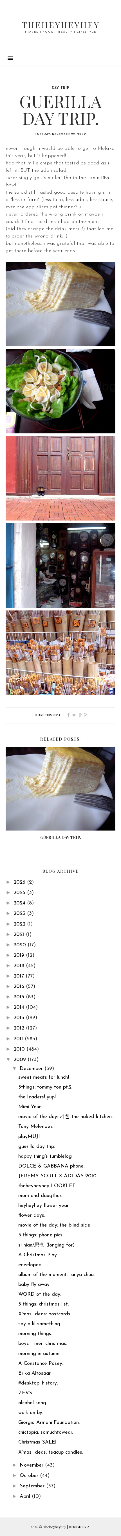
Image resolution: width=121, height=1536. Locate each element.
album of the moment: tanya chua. (56, 1274)
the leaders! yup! (37, 1097)
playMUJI (29, 1136)
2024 (20, 903)
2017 (20, 976)
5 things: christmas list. (43, 1304)
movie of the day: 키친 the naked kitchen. (65, 1116)
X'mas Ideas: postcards (44, 1314)
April (26, 1496)
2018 (20, 966)
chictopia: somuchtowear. (45, 1432)
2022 (20, 924)
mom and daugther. (40, 1195)
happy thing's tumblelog (45, 1156)
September (33, 1486)
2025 (20, 892)
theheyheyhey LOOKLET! (47, 1186)
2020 (21, 945)
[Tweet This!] (74, 715)
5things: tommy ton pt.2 (44, 1087)
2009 (21, 1059)
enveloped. (30, 1265)
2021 (20, 934)
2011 (19, 1039)
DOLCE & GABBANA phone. (51, 1166)
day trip (61, 88)
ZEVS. (25, 1393)
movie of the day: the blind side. (54, 1225)
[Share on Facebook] (68, 715)
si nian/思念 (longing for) (46, 1245)
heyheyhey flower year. (43, 1205)
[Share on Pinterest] (85, 715)
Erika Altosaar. (34, 1373)
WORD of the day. (39, 1294)
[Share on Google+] (80, 715)
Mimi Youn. (30, 1107)
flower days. (31, 1215)
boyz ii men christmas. (42, 1343)
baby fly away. (34, 1284)
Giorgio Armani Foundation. (49, 1422)
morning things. (35, 1333)
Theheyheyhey (61, 24)
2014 (20, 1007)
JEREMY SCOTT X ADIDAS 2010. (57, 1176)
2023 (20, 913)
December (32, 1068)
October (30, 1475)
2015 (20, 997)
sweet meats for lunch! (43, 1077)
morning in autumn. (39, 1353)
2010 (20, 1049)
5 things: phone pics (40, 1235)
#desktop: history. (38, 1383)
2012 (20, 1028)
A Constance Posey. (40, 1363)
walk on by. (30, 1412)
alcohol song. (32, 1403)
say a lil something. (39, 1324)
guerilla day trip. (36, 1146)
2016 (20, 986)
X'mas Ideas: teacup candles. (50, 1452)
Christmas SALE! (37, 1442)
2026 (20, 882)
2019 (20, 955)
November (32, 1465)
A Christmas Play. (38, 1255)
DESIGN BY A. (79, 1526)
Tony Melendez (35, 1126)
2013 (20, 1018)
